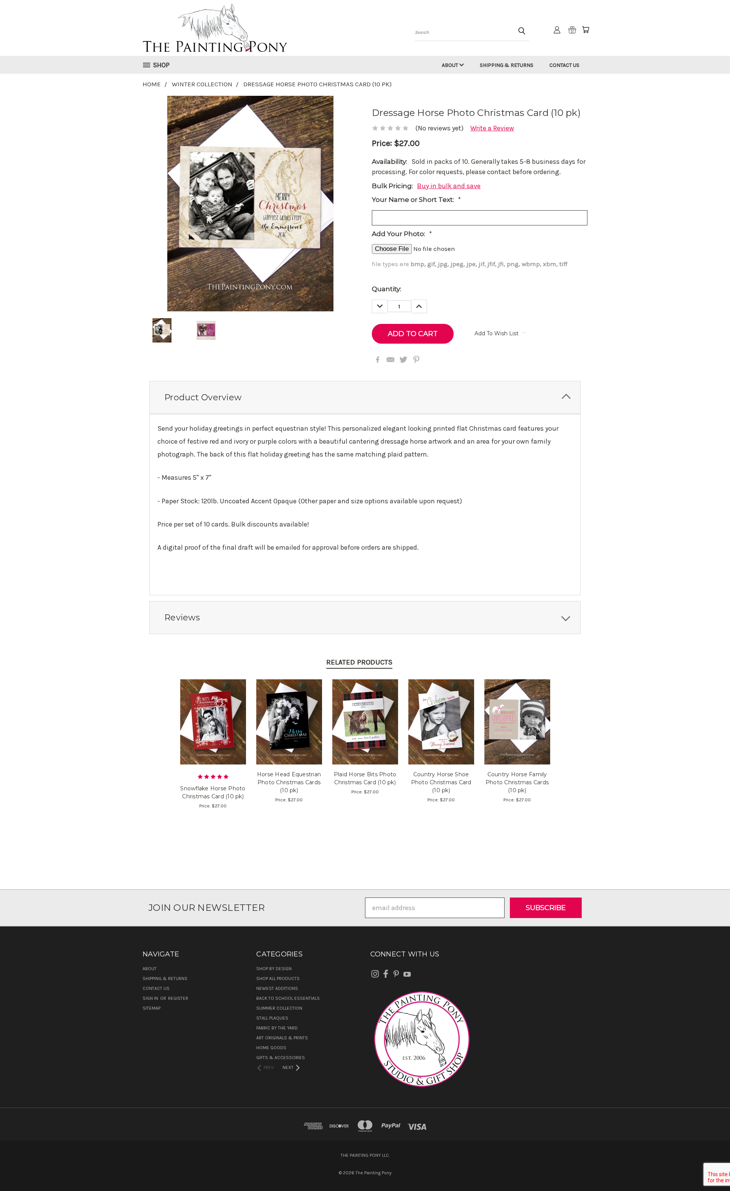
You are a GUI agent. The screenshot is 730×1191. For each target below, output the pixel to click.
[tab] (365, 397)
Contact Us (564, 65)
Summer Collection (279, 1008)
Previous (707, 1167)
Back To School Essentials (288, 998)
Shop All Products (278, 978)
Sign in (151, 998)
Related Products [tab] (359, 662)
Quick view (213, 712)
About (450, 65)
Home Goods (271, 1047)
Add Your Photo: (402, 234)
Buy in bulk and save (449, 186)
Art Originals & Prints (282, 1037)
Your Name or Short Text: (416, 199)
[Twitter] (403, 359)
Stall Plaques (272, 1018)
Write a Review (492, 128)
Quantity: (386, 289)
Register (178, 998)
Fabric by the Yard (277, 1028)
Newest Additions (277, 988)
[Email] (390, 359)
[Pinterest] (416, 359)
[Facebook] (377, 359)
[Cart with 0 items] (585, 29)
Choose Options (213, 729)
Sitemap (151, 1008)
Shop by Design (274, 968)
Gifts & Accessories (280, 1057)
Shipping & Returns (506, 65)
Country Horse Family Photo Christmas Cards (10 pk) (517, 782)
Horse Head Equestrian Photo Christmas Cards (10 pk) (289, 782)
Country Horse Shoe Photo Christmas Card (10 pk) (441, 782)
